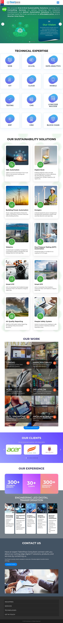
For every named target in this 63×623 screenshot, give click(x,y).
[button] (2, 24)
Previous (4, 449)
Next (60, 449)
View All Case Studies (31, 427)
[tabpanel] (14, 450)
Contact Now (11, 564)
